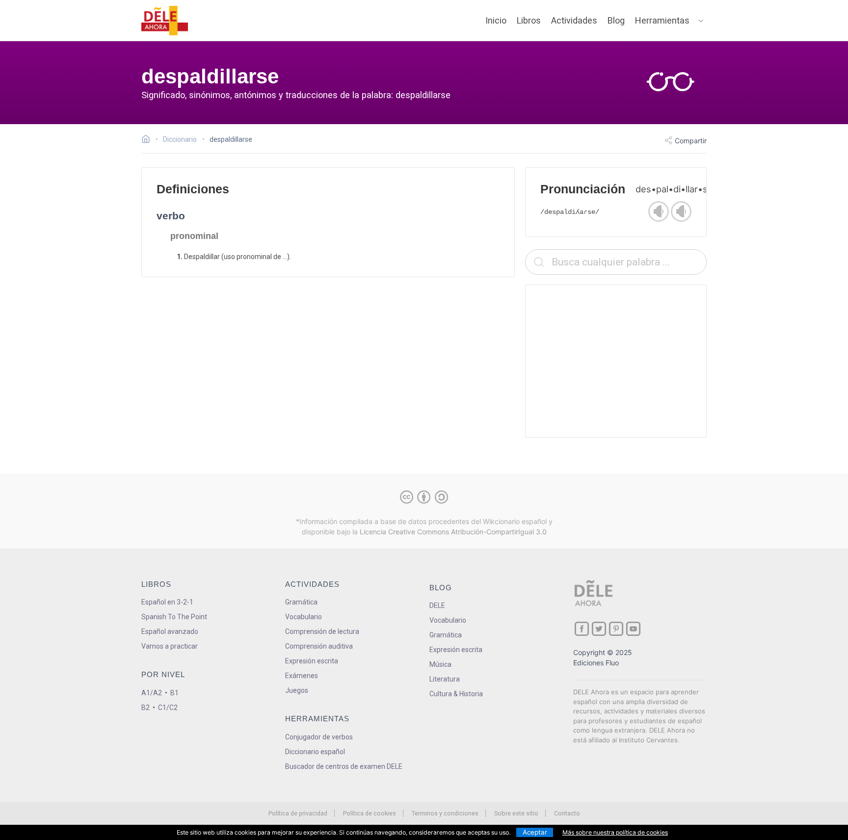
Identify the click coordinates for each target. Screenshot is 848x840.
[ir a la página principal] (164, 20)
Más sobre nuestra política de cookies (615, 832)
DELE (437, 605)
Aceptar (535, 832)
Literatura (444, 679)
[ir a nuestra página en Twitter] (599, 628)
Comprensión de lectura (322, 631)
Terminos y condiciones (445, 813)
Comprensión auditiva (319, 646)
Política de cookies (369, 813)
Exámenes (301, 676)
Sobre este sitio (516, 813)
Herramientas (662, 20)
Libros (529, 20)
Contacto (567, 813)
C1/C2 (168, 707)
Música (440, 664)
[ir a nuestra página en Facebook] (581, 628)
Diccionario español (315, 752)
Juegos (296, 690)
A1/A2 (151, 693)
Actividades (574, 20)
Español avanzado (169, 631)
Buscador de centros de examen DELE (343, 766)
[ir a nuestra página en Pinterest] (616, 628)
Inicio (495, 20)
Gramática (301, 602)
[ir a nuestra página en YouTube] (633, 628)
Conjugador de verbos (319, 737)
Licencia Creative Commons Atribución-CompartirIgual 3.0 (453, 531)
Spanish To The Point (174, 617)
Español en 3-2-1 (167, 602)
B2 (145, 707)
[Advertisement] (616, 361)
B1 (174, 693)
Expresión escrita (311, 661)
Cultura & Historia (456, 694)
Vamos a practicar (169, 646)
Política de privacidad (297, 813)
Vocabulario (303, 617)
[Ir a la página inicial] (148, 140)
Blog (616, 20)
